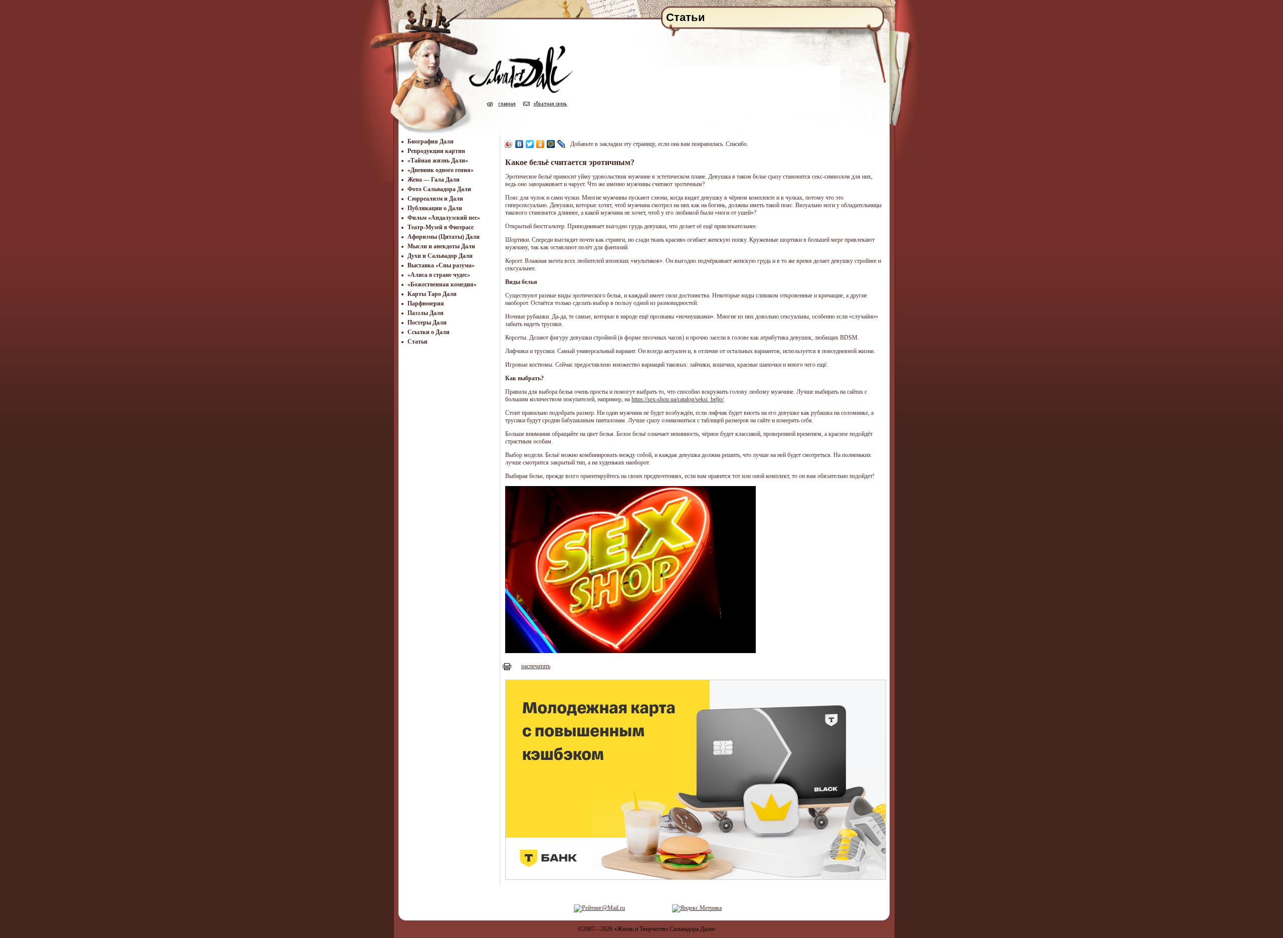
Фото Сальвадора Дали (439, 189)
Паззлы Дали (425, 313)
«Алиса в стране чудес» (438, 274)
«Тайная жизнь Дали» (437, 160)
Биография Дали (430, 141)
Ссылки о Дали (428, 332)
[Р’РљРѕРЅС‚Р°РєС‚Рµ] (519, 143)
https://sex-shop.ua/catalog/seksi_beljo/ (677, 399)
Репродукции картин (436, 150)
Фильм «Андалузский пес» (443, 217)
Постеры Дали (427, 322)
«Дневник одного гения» (440, 170)
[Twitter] (530, 143)
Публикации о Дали (434, 208)
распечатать (535, 666)
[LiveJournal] (561, 143)
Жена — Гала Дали (433, 179)
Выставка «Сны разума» (441, 265)
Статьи (417, 341)
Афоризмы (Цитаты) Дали (443, 236)
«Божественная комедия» (442, 284)
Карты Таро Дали (432, 293)
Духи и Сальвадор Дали (440, 255)
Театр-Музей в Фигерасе (440, 227)
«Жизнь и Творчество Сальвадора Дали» (665, 928)
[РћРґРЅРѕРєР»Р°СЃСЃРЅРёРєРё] (540, 143)
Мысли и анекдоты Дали (441, 246)
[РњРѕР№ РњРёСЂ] (551, 143)
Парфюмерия (425, 303)
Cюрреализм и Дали (435, 198)
